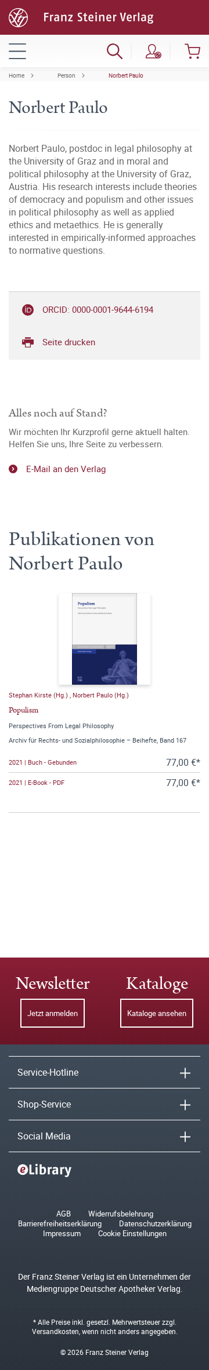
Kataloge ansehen (156, 1013)
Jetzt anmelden (52, 1013)
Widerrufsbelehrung (120, 1214)
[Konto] (153, 51)
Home (16, 75)
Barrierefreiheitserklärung (60, 1224)
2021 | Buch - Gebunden (43, 762)
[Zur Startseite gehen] (81, 16)
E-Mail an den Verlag (66, 468)
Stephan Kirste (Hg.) (39, 695)
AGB (63, 1214)
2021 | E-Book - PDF (36, 782)
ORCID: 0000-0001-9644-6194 (97, 309)
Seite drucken (68, 342)
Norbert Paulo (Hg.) (101, 695)
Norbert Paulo (126, 75)
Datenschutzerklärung (155, 1224)
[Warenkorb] (192, 51)
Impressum (62, 1234)
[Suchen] (114, 51)
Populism (23, 710)
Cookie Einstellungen (132, 1234)
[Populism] (104, 639)
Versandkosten (55, 1331)
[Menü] (17, 51)
